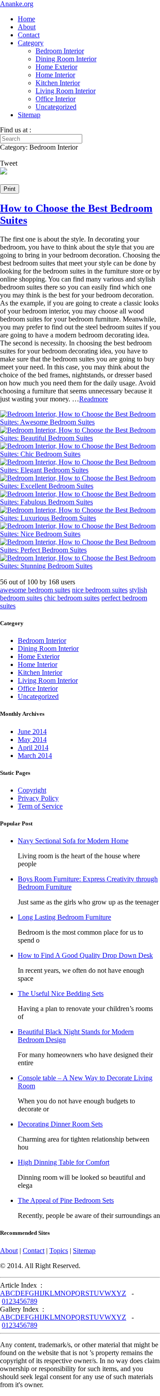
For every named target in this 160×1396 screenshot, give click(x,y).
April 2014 (33, 747)
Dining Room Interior (66, 59)
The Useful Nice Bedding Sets (61, 993)
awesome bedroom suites (35, 590)
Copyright (32, 790)
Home (26, 19)
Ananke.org (16, 4)
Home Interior (55, 75)
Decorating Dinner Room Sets (60, 1124)
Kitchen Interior (58, 83)
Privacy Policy (38, 798)
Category (31, 43)
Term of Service (40, 806)
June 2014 (32, 731)
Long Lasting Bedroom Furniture (64, 917)
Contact (29, 35)
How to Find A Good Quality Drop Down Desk (85, 955)
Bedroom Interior (60, 51)
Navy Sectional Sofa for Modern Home (73, 841)
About (27, 27)
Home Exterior (56, 67)
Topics (58, 1250)
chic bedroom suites (72, 598)
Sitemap (29, 115)
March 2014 (35, 755)
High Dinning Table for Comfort (63, 1162)
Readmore (93, 399)
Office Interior (56, 99)
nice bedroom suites (100, 590)
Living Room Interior (66, 91)
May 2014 (32, 739)
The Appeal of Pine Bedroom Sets (66, 1200)
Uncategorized (56, 107)
